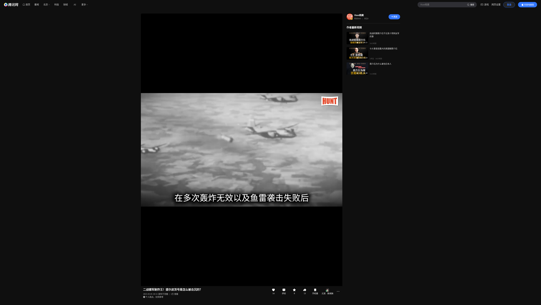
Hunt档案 (359, 15)
